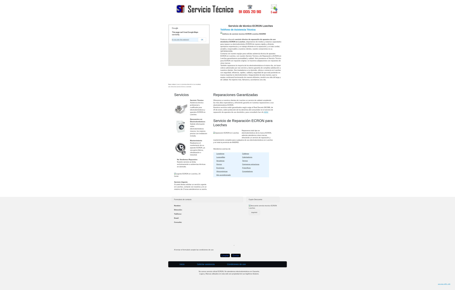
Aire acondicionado (223, 175)
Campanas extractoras (250, 164)
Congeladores (247, 171)
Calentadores (247, 157)
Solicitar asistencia (247, 20)
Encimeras (220, 168)
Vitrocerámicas (222, 171)
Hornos (219, 164)
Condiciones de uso (236, 264)
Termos (245, 161)
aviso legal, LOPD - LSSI (444, 284)
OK (202, 40)
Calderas (245, 154)
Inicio (230, 20)
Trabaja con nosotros (271, 20)
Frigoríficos (246, 168)
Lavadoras (220, 154)
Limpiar (225, 255)
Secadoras (220, 161)
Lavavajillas (220, 157)
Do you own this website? (180, 40)
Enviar (236, 255)
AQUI (266, 112)
